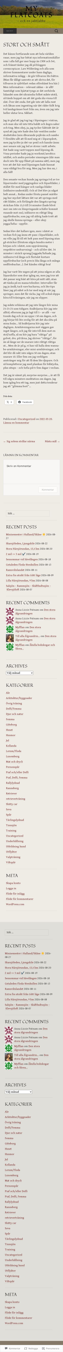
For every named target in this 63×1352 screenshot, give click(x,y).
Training (11, 830)
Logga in (11, 888)
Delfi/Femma (13, 708)
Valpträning (13, 857)
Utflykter (11, 851)
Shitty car (11, 804)
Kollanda (11, 745)
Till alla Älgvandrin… (27, 636)
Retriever (11, 793)
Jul (7, 740)
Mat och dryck (14, 761)
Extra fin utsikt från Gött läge (23, 575)
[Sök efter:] (56, 31)
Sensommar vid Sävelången (22, 559)
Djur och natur (14, 714)
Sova (8, 809)
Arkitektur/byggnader (19, 698)
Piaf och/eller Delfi (17, 772)
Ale (8, 692)
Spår (8, 814)
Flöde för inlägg (15, 893)
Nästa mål (52, 441)
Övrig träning (14, 703)
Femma (10, 719)
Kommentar (48, 489)
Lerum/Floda (13, 751)
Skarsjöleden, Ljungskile (20, 543)
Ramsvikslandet (15, 570)
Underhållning (14, 841)
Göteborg (11, 724)
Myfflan (20, 627)
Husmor (10, 735)
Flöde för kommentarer (19, 899)
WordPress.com (15, 904)
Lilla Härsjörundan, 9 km (20, 580)
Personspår (12, 767)
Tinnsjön (11, 825)
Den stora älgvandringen (28, 629)
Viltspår (11, 862)
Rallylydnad (13, 783)
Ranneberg (12, 788)
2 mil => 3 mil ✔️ (16, 554)
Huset (9, 730)
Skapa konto (13, 883)
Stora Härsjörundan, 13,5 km (22, 548)
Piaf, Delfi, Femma (16, 777)
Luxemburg (12, 756)
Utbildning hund (16, 846)
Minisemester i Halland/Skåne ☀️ (26, 534)
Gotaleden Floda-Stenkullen (22, 564)
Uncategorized (26, 419)
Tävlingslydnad (15, 820)
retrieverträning (15, 798)
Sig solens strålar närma (19, 441)
